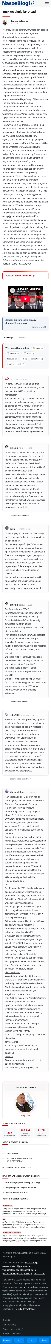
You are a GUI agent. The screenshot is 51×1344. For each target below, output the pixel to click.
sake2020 (37, 359)
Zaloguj (9, 320)
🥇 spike (38, 348)
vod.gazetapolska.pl (12, 1270)
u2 (24, 359)
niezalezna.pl (31, 1263)
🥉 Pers (29, 353)
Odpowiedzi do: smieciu (19, 516)
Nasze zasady (9, 1325)
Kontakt (6, 1320)
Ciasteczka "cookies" (12, 1329)
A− (32, 1340)
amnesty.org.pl (12, 1042)
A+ (19, 1340)
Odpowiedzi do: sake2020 (20, 779)
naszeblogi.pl (29, 1270)
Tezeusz (12, 359)
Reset (44, 1340)
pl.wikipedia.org (12, 972)
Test (8, 1149)
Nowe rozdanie (13, 1154)
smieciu (14, 448)
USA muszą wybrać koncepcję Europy (22, 1183)
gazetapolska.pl (10, 1266)
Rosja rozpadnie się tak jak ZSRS (20, 1187)
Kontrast (6, 1340)
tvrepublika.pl (25, 1273)
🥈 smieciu (13, 353)
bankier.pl (9, 1053)
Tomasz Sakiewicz (19, 21)
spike (12, 529)
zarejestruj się (25, 320)
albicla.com (39, 1273)
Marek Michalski (15, 364)
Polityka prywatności (12, 1333)
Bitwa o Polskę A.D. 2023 (16, 1192)
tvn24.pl (9, 1056)
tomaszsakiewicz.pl (25, 276)
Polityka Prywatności (25, 1309)
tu (24, 1287)
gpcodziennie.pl (10, 1273)
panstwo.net (25, 1266)
